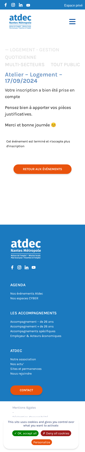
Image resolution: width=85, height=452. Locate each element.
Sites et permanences (26, 369)
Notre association (23, 359)
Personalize (41, 442)
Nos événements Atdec (26, 293)
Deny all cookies (57, 433)
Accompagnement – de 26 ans (32, 321)
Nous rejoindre (21, 373)
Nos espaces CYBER (24, 298)
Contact (26, 390)
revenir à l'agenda (42, 249)
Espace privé (73, 5)
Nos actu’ (17, 364)
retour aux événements (42, 169)
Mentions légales (24, 407)
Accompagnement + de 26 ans (32, 326)
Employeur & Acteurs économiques (35, 336)
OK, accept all (27, 433)
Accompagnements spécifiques (32, 331)
